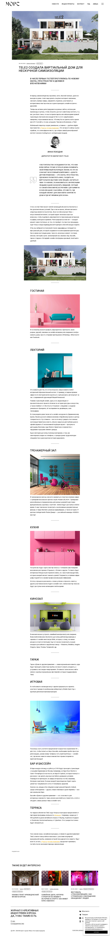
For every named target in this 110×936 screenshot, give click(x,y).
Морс (21, 889)
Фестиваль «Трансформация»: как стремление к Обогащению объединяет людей (83, 895)
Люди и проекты (17, 891)
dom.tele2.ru (62, 228)
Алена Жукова (31, 63)
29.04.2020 (22, 63)
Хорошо (96, 932)
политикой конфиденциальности (94, 929)
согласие (103, 924)
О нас (13, 921)
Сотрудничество (17, 923)
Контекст (40, 63)
